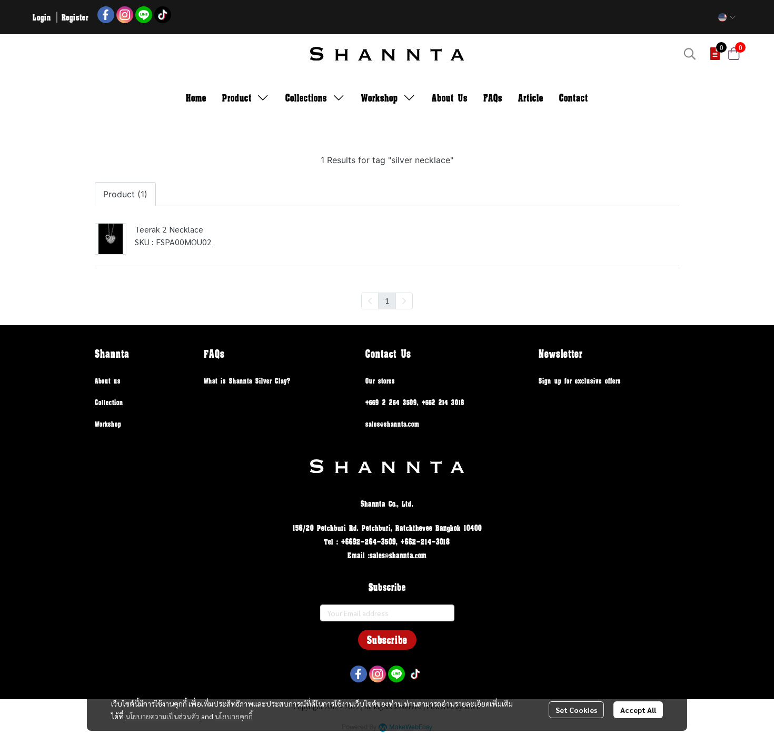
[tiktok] (162, 14)
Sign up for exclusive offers (580, 380)
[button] (726, 17)
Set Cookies (576, 709)
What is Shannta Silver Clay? (247, 380)
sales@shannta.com (392, 423)
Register (75, 17)
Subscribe (387, 639)
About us (108, 380)
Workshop (108, 423)
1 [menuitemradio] (387, 300)
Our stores (380, 380)
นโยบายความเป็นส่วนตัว (162, 716)
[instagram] (124, 14)
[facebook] (105, 14)
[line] (143, 14)
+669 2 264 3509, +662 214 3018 (414, 402)
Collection (109, 402)
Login (42, 17)
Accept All (638, 709)
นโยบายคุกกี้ (234, 716)
